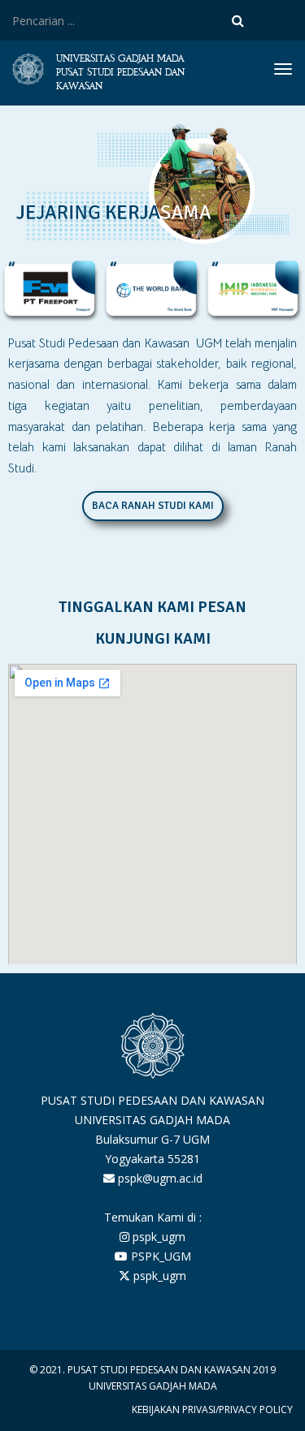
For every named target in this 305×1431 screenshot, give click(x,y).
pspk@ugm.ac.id (159, 1178)
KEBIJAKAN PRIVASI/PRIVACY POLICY (212, 1409)
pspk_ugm (157, 1236)
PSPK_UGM (159, 1256)
